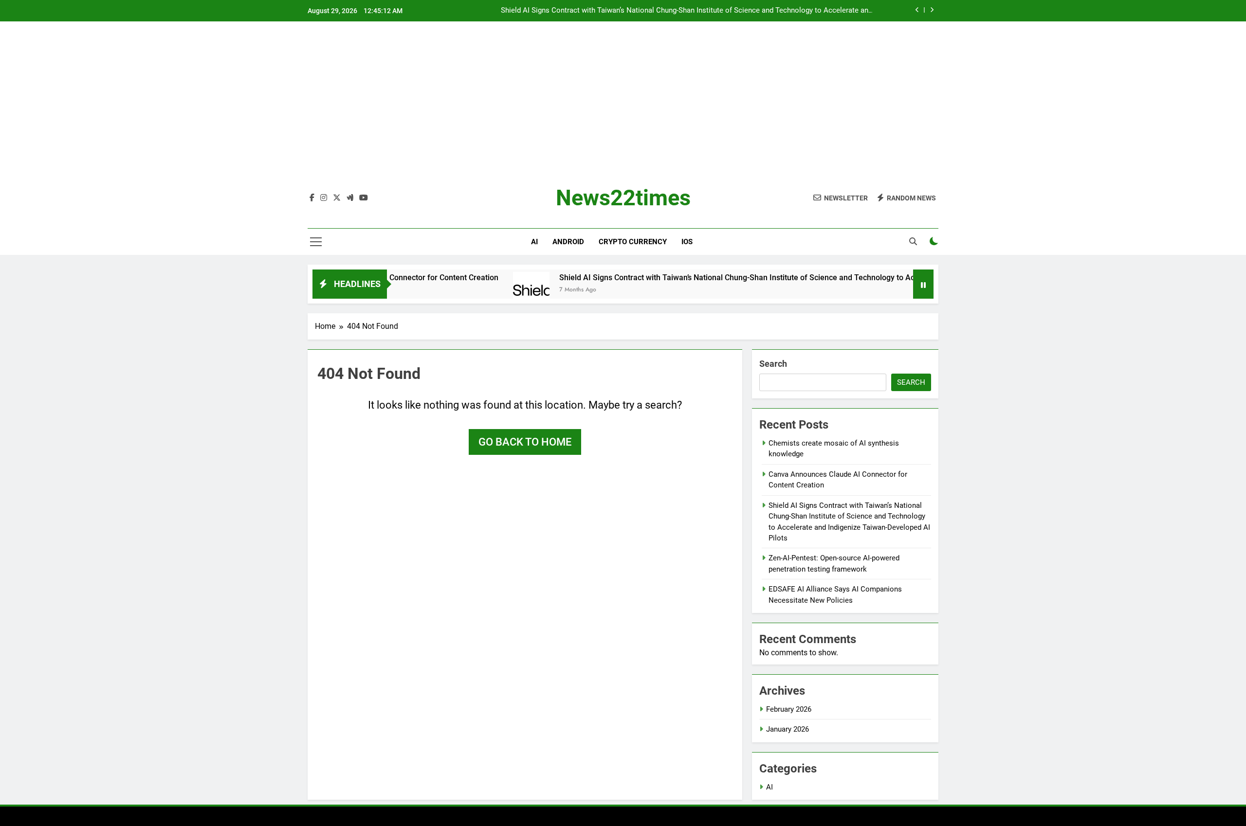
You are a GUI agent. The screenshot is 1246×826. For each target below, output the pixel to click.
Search (773, 364)
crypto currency (633, 241)
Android (568, 241)
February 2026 (788, 709)
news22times (623, 198)
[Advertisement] (623, 111)
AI (534, 241)
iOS (687, 241)
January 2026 (787, 729)
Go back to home (524, 442)
